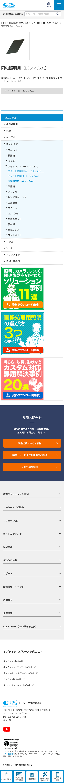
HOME (4, 22)
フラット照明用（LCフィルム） (24, 176)
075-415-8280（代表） (18, 713)
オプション (24, 22)
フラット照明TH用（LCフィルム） (26, 171)
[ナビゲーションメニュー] (59, 5)
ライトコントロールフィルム (44, 22)
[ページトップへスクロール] (58, 777)
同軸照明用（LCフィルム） (22, 180)
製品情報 (13, 22)
